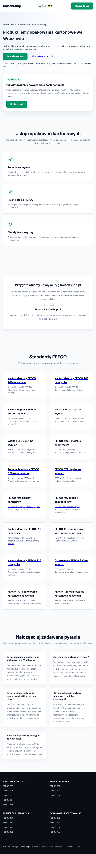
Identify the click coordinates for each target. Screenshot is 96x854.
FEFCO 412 (8, 822)
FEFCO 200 (8, 786)
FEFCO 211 (8, 800)
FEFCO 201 (8, 791)
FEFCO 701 (55, 827)
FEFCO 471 (55, 822)
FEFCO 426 (8, 832)
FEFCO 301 (55, 791)
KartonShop (12, 6)
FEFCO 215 (8, 804)
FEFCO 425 (55, 818)
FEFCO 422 (8, 827)
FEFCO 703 (55, 832)
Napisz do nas (82, 6)
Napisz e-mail (16, 104)
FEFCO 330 (55, 795)
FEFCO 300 (55, 786)
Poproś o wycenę (15, 56)
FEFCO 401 (8, 818)
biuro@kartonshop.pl (42, 56)
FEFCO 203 (8, 795)
